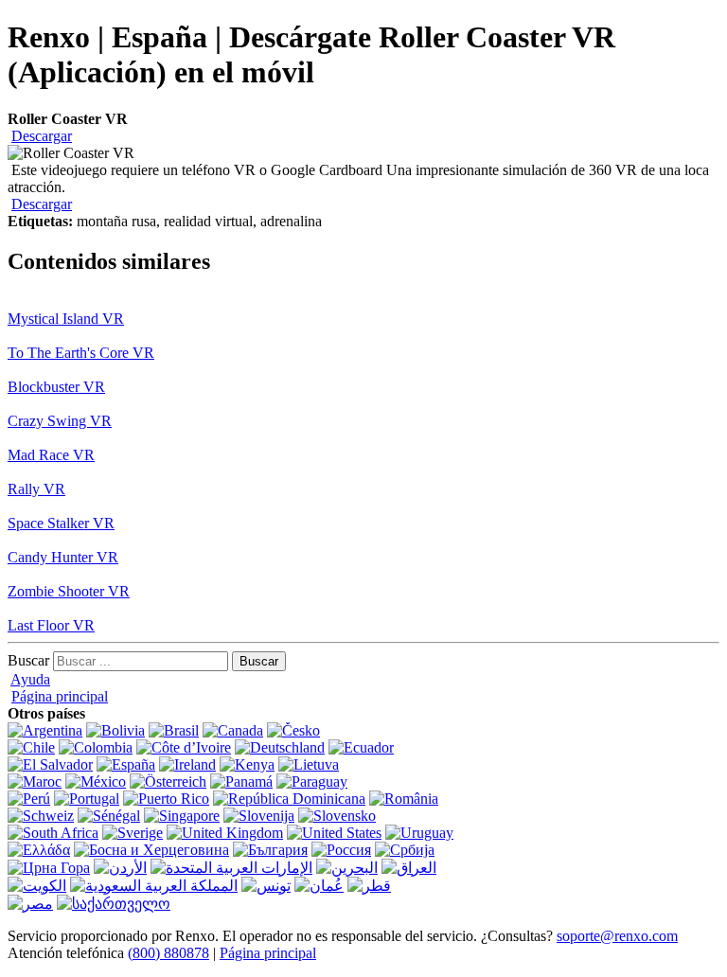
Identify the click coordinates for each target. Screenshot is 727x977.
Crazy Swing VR (60, 421)
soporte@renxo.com (617, 936)
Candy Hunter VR (63, 557)
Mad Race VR (51, 455)
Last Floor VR (51, 625)
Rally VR (36, 489)
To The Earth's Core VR (81, 353)
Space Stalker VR (61, 523)
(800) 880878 (168, 953)
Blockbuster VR (56, 387)
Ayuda (30, 679)
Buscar (28, 660)
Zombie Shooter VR (69, 591)
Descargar (41, 136)
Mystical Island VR (66, 319)
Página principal (59, 696)
